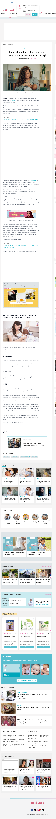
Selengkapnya (47, 594)
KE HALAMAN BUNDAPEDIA (26, 680)
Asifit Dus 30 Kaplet (41, 636)
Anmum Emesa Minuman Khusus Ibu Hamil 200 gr (9, 637)
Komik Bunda (14, 18)
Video (26, 18)
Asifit (38, 635)
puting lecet (33, 180)
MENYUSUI (12, 13)
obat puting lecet (25, 456)
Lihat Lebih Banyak (46, 566)
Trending (21, 18)
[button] (49, 519)
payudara (34, 456)
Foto (30, 18)
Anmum (5, 635)
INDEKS (54, 13)
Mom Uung (22, 635)
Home (4, 44)
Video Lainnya (47, 534)
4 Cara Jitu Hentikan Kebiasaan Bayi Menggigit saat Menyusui (21, 119)
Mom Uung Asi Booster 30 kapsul (26, 637)
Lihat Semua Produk (46, 614)
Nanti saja (28, 14)
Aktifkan (34, 14)
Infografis (35, 18)
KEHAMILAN (4, 13)
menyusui (14, 100)
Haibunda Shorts (5, 18)
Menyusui (10, 44)
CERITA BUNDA (47, 13)
